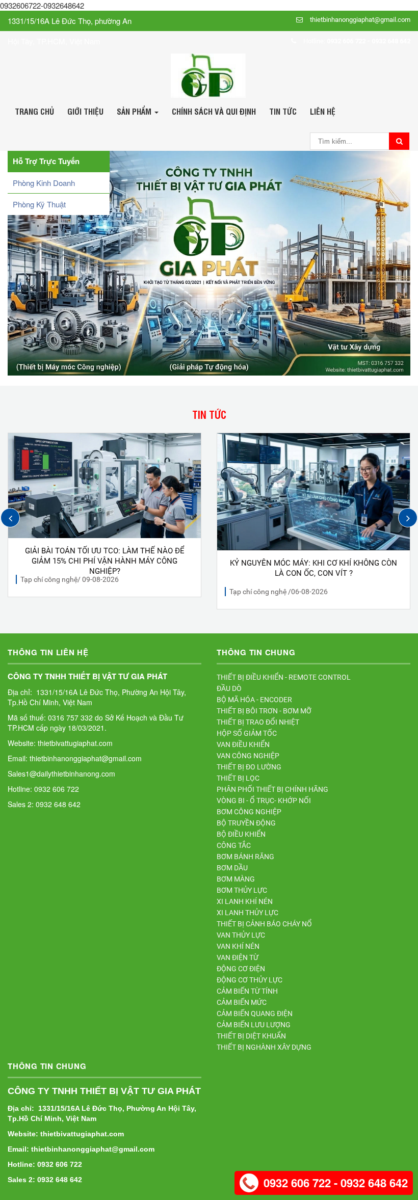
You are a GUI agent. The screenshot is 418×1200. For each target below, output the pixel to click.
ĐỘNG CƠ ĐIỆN (241, 969)
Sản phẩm (135, 111)
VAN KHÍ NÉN (238, 946)
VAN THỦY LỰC (241, 935)
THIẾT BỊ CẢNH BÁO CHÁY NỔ (264, 924)
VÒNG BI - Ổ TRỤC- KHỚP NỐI (264, 800)
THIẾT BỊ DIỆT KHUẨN (251, 1036)
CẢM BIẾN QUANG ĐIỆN (255, 1013)
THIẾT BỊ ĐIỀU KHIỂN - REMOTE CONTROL (284, 677)
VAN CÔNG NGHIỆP (248, 756)
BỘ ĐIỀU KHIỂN (241, 834)
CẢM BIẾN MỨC (242, 1002)
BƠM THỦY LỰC (242, 890)
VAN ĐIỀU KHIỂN (243, 744)
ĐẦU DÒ (229, 688)
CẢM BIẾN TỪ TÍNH (247, 991)
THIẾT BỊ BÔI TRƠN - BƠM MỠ (264, 711)
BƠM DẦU (232, 868)
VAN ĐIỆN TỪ (237, 957)
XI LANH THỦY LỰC (247, 913)
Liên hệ (322, 111)
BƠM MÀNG (236, 879)
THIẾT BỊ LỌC (238, 778)
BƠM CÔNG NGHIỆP (249, 812)
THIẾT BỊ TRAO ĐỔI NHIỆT (258, 722)
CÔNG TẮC (234, 845)
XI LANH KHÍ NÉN (245, 901)
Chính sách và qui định (214, 111)
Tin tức (283, 111)
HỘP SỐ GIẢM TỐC (247, 733)
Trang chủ (34, 111)
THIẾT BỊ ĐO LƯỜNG (249, 767)
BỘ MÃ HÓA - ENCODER (254, 700)
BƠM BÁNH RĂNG (245, 856)
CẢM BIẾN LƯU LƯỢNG (254, 1025)
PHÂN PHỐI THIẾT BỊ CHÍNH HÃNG (272, 789)
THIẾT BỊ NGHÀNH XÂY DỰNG (264, 1047)
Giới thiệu (85, 111)
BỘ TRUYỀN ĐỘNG (246, 823)
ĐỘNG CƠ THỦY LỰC (249, 980)
